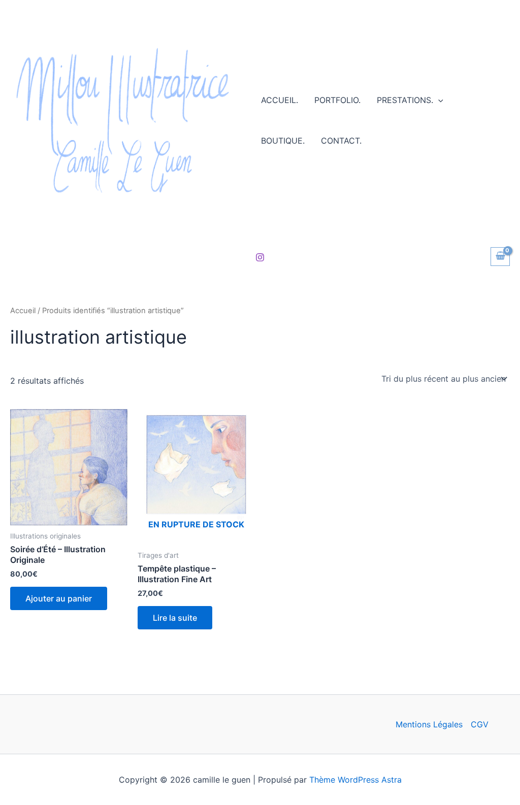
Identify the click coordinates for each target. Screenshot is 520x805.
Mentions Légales (429, 724)
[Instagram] (260, 257)
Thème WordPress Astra (355, 780)
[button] (438, 100)
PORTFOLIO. (337, 100)
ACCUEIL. (279, 100)
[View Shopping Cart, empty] (500, 256)
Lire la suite (175, 618)
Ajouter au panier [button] (58, 598)
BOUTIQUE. (283, 141)
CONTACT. (341, 141)
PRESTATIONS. (405, 100)
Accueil (23, 310)
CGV (480, 724)
